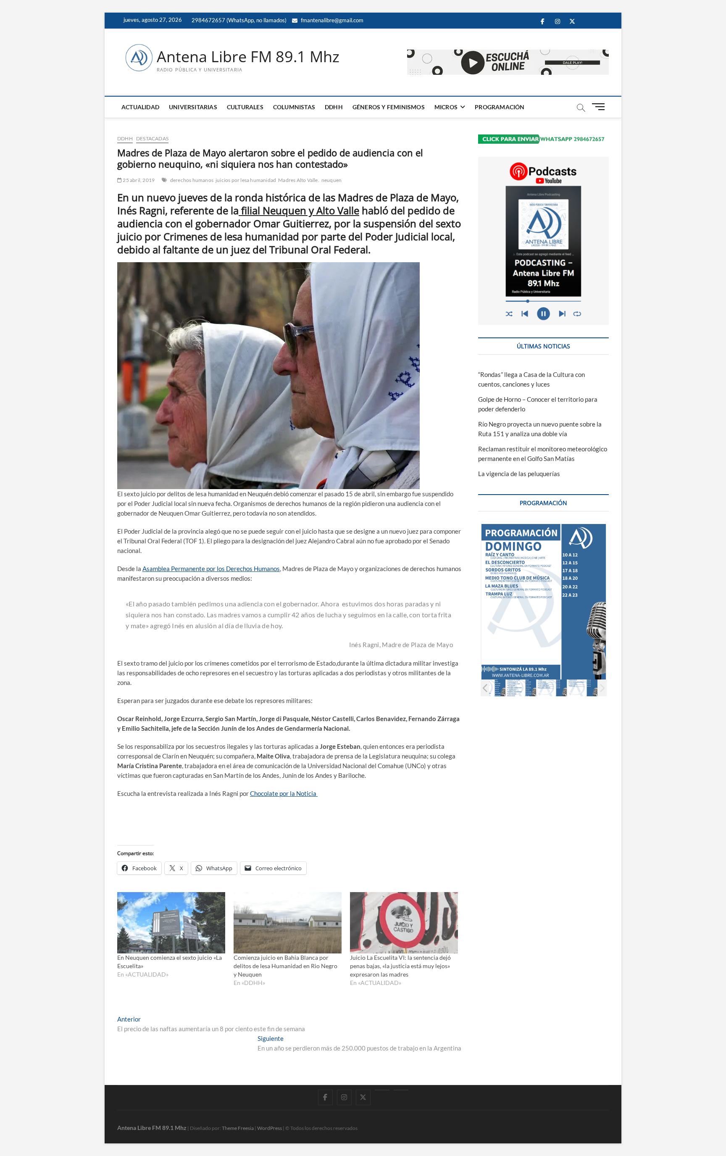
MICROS (446, 107)
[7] (582, 687)
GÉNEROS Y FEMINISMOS (388, 107)
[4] (490, 687)
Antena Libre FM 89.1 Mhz (248, 56)
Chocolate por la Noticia (284, 793)
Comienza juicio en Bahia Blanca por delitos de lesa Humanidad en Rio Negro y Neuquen (285, 966)
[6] (552, 687)
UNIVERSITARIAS (193, 107)
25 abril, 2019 (138, 180)
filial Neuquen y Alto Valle (299, 210)
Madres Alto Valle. (298, 180)
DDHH (334, 107)
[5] (521, 687)
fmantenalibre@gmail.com (331, 20)
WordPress (269, 1128)
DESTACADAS (152, 138)
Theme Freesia (238, 1128)
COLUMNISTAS (294, 107)
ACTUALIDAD (140, 107)
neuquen (331, 180)
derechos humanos (191, 180)
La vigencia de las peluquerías (519, 473)
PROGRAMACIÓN (499, 107)
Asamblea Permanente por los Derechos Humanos (211, 568)
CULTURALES (245, 107)
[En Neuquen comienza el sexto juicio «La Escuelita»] (171, 923)
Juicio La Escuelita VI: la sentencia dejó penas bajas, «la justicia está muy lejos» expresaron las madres (400, 966)
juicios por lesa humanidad (246, 180)
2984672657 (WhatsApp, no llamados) (238, 20)
